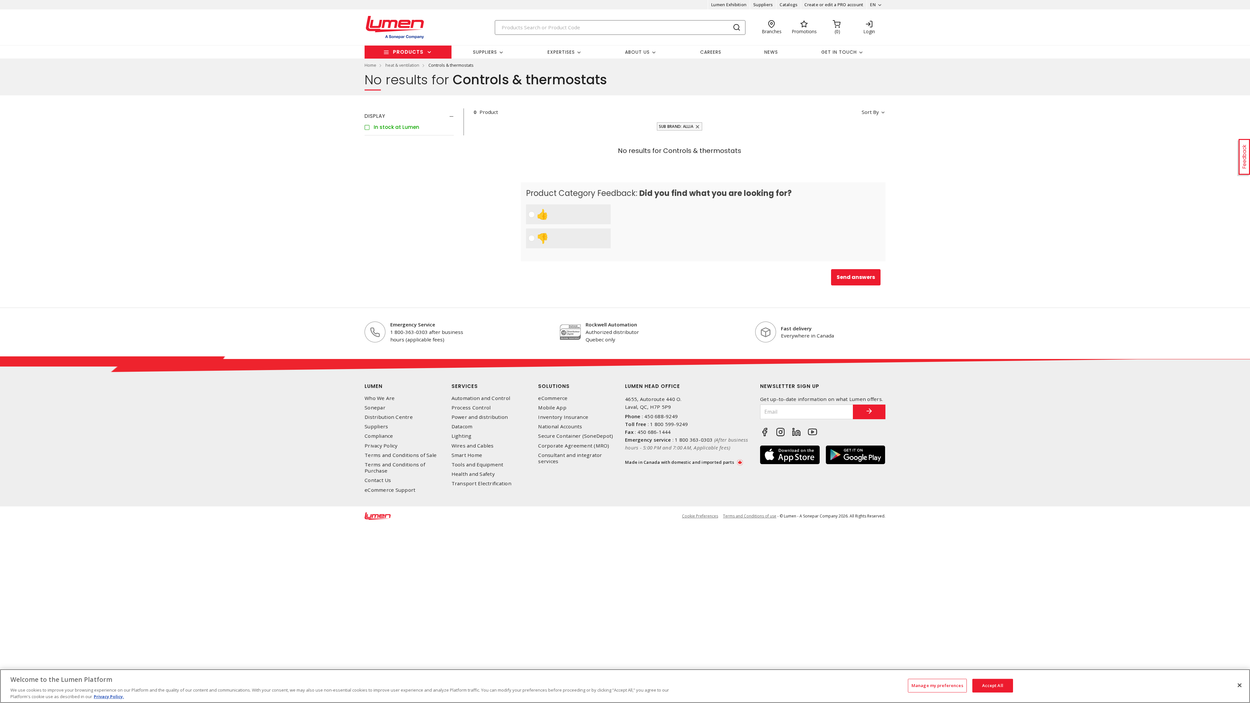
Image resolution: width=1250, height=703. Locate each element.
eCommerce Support (390, 490)
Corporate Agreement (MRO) (573, 446)
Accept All (992, 685)
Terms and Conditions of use (749, 516)
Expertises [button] (561, 52)
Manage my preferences (937, 685)
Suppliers (763, 4)
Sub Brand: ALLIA (676, 126)
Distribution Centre (389, 417)
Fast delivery (796, 328)
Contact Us (378, 480)
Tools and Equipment (477, 465)
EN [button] (873, 4)
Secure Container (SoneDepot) (575, 436)
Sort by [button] (870, 112)
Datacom (462, 426)
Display (375, 116)
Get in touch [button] (839, 52)
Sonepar (375, 408)
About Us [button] (637, 52)
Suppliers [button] (485, 52)
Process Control (471, 408)
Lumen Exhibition (728, 4)
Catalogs (789, 4)
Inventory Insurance (563, 417)
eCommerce (552, 398)
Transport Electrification (481, 483)
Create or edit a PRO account (833, 4)
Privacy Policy (381, 446)
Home (370, 65)
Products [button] (408, 51)
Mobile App (552, 408)
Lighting (461, 436)
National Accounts (560, 426)
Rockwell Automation (611, 324)
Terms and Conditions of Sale (401, 455)
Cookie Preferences (700, 516)
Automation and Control (480, 398)
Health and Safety (473, 474)
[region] (625, 686)
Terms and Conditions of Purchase (395, 468)
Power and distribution (479, 417)
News (771, 52)
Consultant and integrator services (570, 458)
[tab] (409, 116)
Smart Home (466, 455)
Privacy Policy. (109, 696)
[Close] (1239, 685)
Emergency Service (412, 324)
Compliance (379, 436)
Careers (710, 52)
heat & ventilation (402, 65)
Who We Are (380, 398)
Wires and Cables (472, 446)
